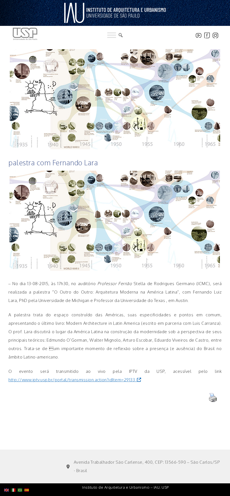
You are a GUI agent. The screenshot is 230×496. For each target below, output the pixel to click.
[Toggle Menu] (111, 35)
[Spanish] (27, 475)
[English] (7, 475)
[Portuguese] (21, 475)
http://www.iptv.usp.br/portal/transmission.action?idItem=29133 (71, 379)
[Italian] (14, 475)
